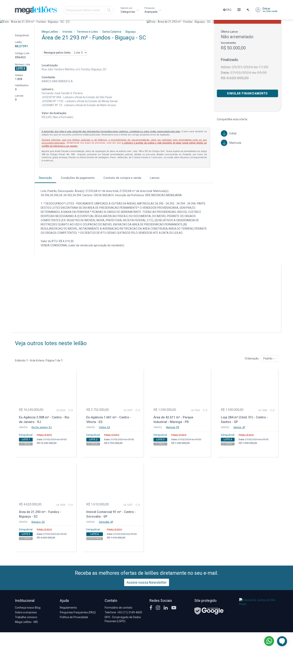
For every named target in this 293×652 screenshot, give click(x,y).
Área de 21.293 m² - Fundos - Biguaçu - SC (40, 514)
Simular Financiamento (247, 93)
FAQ (228, 9)
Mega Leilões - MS (26, 622)
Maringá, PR (172, 427)
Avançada (151, 10)
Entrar (270, 10)
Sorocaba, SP (106, 522)
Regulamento (68, 607)
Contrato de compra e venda (122, 178)
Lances (154, 178)
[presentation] (3, 22)
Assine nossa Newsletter (147, 582)
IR (109, 10)
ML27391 (21, 46)
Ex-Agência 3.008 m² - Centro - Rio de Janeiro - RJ (44, 419)
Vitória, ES (104, 427)
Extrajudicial (25, 435)
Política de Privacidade (74, 617)
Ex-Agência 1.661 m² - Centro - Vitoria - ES (108, 419)
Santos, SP (239, 427)
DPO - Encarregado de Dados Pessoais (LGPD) (123, 619)
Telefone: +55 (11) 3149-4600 (123, 612)
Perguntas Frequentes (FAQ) (78, 612)
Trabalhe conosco (26, 617)
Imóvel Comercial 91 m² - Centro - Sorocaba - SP (111, 514)
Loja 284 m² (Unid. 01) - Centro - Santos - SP (244, 419)
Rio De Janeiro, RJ (41, 427)
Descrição (45, 178)
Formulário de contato (118, 607)
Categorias (128, 10)
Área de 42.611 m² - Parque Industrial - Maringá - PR (173, 419)
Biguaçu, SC (38, 522)
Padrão (268, 358)
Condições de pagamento (78, 178)
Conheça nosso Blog (27, 607)
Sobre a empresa (26, 612)
